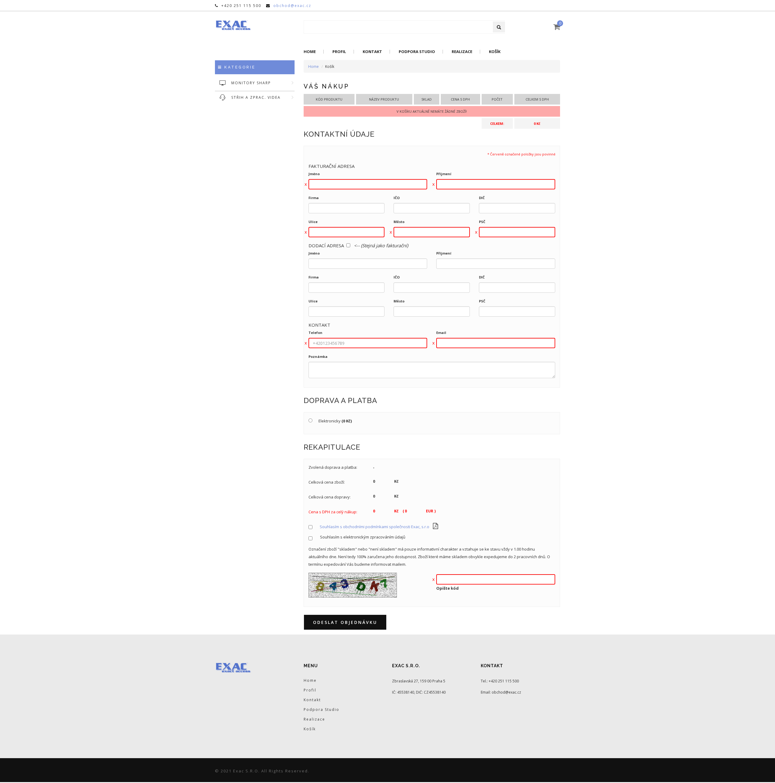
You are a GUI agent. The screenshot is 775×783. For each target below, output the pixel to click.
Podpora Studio (417, 52)
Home (310, 52)
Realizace (462, 52)
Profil (339, 52)
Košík (494, 52)
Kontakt (372, 52)
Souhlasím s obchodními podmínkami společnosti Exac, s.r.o (374, 526)
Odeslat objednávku (345, 622)
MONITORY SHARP (251, 82)
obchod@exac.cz (292, 5)
